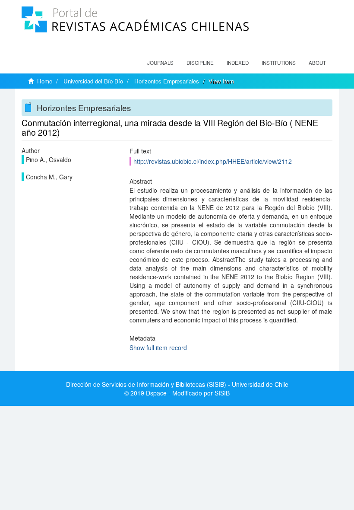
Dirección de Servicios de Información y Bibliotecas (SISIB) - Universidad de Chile (177, 384)
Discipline (200, 62)
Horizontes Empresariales (166, 81)
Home (44, 81)
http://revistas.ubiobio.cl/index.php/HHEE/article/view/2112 (212, 161)
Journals (160, 62)
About (317, 62)
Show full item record (158, 347)
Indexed (238, 62)
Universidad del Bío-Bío (93, 81)
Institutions (279, 62)
